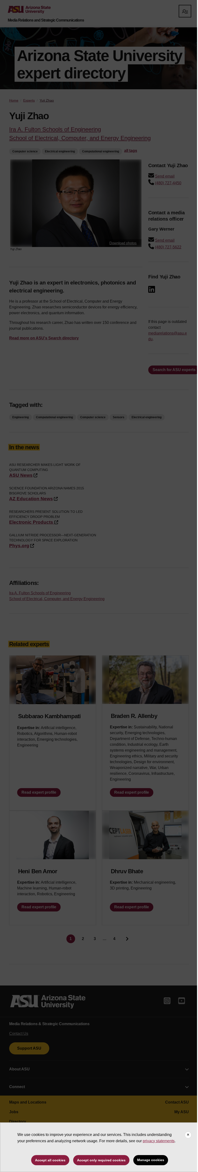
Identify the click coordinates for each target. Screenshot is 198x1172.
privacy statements (159, 1141)
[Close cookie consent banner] (188, 1135)
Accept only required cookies (101, 1160)
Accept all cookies (50, 1160)
